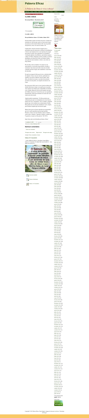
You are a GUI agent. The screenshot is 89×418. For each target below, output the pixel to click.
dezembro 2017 (57, 239)
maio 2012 (56, 358)
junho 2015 (56, 292)
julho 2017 (56, 248)
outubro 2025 (57, 73)
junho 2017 (56, 250)
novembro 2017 (57, 241)
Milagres (51, 11)
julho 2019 (56, 206)
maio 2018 (56, 230)
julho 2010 (56, 393)
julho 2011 (56, 372)
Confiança (47, 11)
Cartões (35, 11)
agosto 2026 (56, 55)
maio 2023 (56, 124)
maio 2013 (56, 337)
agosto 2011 (56, 370)
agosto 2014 (56, 310)
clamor (31, 123)
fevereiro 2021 (57, 172)
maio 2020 (56, 188)
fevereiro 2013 (57, 342)
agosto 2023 (56, 119)
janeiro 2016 (56, 280)
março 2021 (56, 170)
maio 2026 (56, 61)
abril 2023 (56, 126)
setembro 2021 (57, 160)
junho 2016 (56, 271)
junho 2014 (56, 314)
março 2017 (56, 255)
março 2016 (56, 276)
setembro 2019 (57, 202)
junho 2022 (56, 144)
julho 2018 (56, 227)
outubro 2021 (57, 158)
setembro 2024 (57, 96)
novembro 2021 (57, 156)
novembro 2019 (57, 199)
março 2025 (56, 85)
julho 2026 (56, 57)
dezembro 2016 (57, 260)
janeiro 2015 (56, 301)
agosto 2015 (56, 289)
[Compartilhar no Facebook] (40, 122)
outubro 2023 (57, 115)
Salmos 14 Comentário (34, 183)
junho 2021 (56, 165)
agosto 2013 (56, 331)
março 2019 (56, 213)
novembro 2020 (57, 177)
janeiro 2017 (56, 259)
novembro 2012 (57, 347)
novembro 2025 (57, 71)
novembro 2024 (57, 92)
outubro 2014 (57, 306)
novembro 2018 (57, 220)
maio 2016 (56, 273)
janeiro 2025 (56, 89)
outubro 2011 (57, 367)
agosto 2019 (56, 204)
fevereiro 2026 (57, 66)
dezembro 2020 (57, 176)
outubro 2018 (57, 222)
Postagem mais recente (30, 132)
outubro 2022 (57, 137)
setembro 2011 (57, 368)
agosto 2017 (56, 246)
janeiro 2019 (56, 216)
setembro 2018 (57, 223)
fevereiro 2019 (57, 214)
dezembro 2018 (57, 218)
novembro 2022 (57, 135)
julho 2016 (56, 269)
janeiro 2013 (56, 344)
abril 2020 (56, 190)
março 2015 (56, 298)
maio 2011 (56, 376)
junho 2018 (56, 229)
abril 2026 (56, 62)
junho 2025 (56, 80)
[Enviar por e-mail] (38, 122)
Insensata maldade (33, 175)
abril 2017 (56, 253)
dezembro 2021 (57, 154)
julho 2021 (56, 163)
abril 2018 (56, 232)
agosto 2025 (56, 76)
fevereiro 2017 (57, 257)
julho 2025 (56, 78)
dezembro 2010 (57, 384)
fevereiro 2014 (57, 321)
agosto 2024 (56, 98)
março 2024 (56, 107)
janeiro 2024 (56, 110)
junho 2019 (56, 207)
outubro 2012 (57, 349)
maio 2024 (56, 103)
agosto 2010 (56, 391)
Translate (57, 21)
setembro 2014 (57, 308)
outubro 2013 (57, 328)
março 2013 (56, 340)
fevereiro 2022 (57, 151)
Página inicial (27, 11)
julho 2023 (56, 121)
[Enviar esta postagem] (36, 122)
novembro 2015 (57, 283)
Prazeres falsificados (33, 179)
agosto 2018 (56, 225)
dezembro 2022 (57, 133)
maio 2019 (56, 209)
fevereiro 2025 (57, 87)
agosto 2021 (56, 161)
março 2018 (56, 234)
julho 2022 (56, 142)
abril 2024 (56, 105)
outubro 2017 (57, 243)
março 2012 (56, 361)
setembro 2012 (57, 351)
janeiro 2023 (56, 131)
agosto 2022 (56, 140)
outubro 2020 (57, 179)
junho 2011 (56, 374)
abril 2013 (56, 338)
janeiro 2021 (56, 174)
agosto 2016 (56, 268)
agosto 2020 (56, 183)
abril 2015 (56, 296)
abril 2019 (56, 211)
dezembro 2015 (57, 282)
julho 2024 (56, 99)
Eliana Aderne (58, 48)
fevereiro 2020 (57, 193)
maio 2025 (56, 82)
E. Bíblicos (55, 11)
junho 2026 (56, 59)
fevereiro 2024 (57, 108)
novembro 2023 (57, 114)
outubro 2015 (57, 285)
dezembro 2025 (57, 69)
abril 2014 (56, 317)
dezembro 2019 (57, 197)
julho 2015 (56, 291)
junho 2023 (56, 122)
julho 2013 (56, 333)
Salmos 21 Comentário (31, 138)
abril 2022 (56, 147)
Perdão (39, 11)
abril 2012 (56, 360)
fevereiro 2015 (57, 299)
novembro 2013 (57, 326)
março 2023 (56, 128)
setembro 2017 (57, 245)
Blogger (45, 412)
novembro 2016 (57, 262)
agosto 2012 (56, 353)
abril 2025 (56, 84)
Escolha (43, 11)
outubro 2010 (57, 388)
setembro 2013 (57, 330)
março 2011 (56, 379)
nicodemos (57, 411)
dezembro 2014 (57, 303)
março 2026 (56, 64)
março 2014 (56, 319)
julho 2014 (56, 312)
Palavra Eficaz (34, 3)
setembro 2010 (57, 390)
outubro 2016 (57, 264)
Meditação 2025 (36, 123)
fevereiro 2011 (57, 381)
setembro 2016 (57, 266)
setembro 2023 (57, 117)
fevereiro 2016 (57, 278)
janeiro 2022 (56, 153)
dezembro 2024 (57, 91)
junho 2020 (56, 186)
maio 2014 (56, 315)
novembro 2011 (57, 365)
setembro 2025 (57, 75)
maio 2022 (56, 145)
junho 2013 (56, 335)
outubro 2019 (57, 200)
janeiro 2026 (56, 68)
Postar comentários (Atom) (34, 135)
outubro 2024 (57, 94)
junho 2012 (56, 356)
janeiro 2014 (56, 322)
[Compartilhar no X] (39, 122)
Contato (32, 11)
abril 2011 (56, 377)
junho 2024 (56, 101)
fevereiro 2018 (57, 236)
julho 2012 (56, 354)
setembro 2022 (57, 138)
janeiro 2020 (56, 195)
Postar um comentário (30, 129)
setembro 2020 (57, 181)
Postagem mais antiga (47, 132)
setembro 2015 (57, 287)
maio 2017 (56, 252)
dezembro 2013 (57, 324)
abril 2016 (56, 275)
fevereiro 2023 (57, 130)
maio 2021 (56, 167)
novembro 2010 (57, 386)
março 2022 (56, 149)
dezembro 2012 (57, 345)
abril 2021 (56, 168)
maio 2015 (56, 294)
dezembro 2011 (57, 363)
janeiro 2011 (56, 383)
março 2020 (56, 191)
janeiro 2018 (56, 237)
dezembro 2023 (57, 112)
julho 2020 (56, 184)
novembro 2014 (57, 305)
